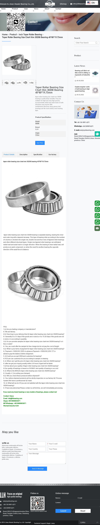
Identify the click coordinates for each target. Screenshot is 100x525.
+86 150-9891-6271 (83, 122)
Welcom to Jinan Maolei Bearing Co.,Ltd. (17, 4)
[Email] (97, 228)
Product (15, 9)
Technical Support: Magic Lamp (44, 523)
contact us (79, 101)
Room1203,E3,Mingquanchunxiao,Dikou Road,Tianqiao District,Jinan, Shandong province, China (16, 513)
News (36, 9)
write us (5, 443)
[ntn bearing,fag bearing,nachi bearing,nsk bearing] (50, 4)
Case (26, 9)
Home (3, 9)
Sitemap (63, 4)
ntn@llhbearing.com (81, 4)
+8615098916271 (87, 126)
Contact (58, 9)
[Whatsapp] (97, 203)
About (47, 9)
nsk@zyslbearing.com (87, 130)
